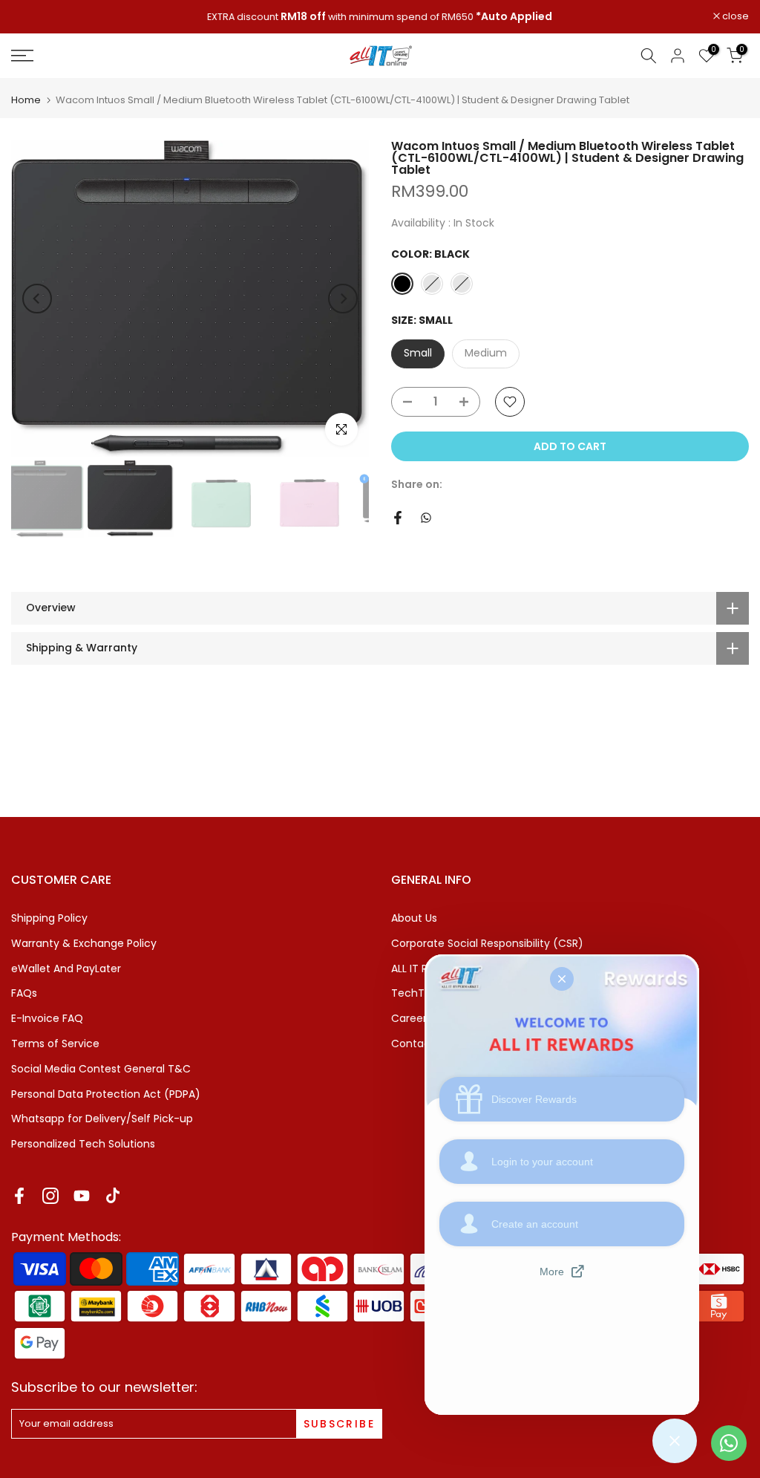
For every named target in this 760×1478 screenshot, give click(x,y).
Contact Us (420, 1043)
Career (409, 1018)
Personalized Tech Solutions (83, 1143)
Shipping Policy (49, 918)
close (32, 17)
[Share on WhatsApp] (426, 518)
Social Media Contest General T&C (101, 1068)
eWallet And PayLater (66, 968)
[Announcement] (380, 17)
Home (26, 100)
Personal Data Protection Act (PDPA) (105, 1094)
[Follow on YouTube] (81, 1196)
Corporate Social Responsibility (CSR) (487, 943)
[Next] (343, 298)
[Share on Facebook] (397, 518)
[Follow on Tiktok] (113, 1196)
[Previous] (37, 298)
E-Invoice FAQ (47, 1018)
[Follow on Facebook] (19, 1196)
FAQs (24, 993)
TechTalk (415, 993)
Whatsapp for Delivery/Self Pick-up (102, 1118)
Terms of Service (55, 1043)
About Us (414, 918)
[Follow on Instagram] (50, 1196)
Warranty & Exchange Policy (84, 943)
